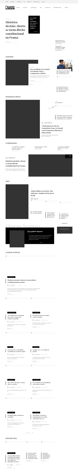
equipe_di (60, 102)
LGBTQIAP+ (12, 1)
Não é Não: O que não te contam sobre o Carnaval (16, 383)
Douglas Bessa (59, 43)
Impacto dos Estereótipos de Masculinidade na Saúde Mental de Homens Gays (64, 72)
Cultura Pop (29, 1)
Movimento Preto (37, 1)
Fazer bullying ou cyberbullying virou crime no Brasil (41, 383)
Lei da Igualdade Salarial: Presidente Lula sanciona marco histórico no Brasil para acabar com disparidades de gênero (14, 458)
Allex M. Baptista (48, 122)
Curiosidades (19, 1)
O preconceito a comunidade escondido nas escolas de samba (60, 47)
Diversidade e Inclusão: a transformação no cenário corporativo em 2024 (40, 417)
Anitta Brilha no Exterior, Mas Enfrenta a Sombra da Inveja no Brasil (42, 193)
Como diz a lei (36, 379)
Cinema (43, 1)
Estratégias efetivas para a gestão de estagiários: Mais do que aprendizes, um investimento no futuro (33, 456)
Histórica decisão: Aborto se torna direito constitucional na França (15, 29)
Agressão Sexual (12, 312)
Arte (24, 1)
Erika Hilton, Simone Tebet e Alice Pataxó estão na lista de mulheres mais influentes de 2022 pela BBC (64, 117)
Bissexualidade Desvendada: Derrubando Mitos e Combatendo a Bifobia (40, 71)
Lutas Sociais (36, 312)
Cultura (7, 1)
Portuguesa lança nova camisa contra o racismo (41, 147)
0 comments (19, 285)
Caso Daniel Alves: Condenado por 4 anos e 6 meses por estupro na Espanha (34, 23)
